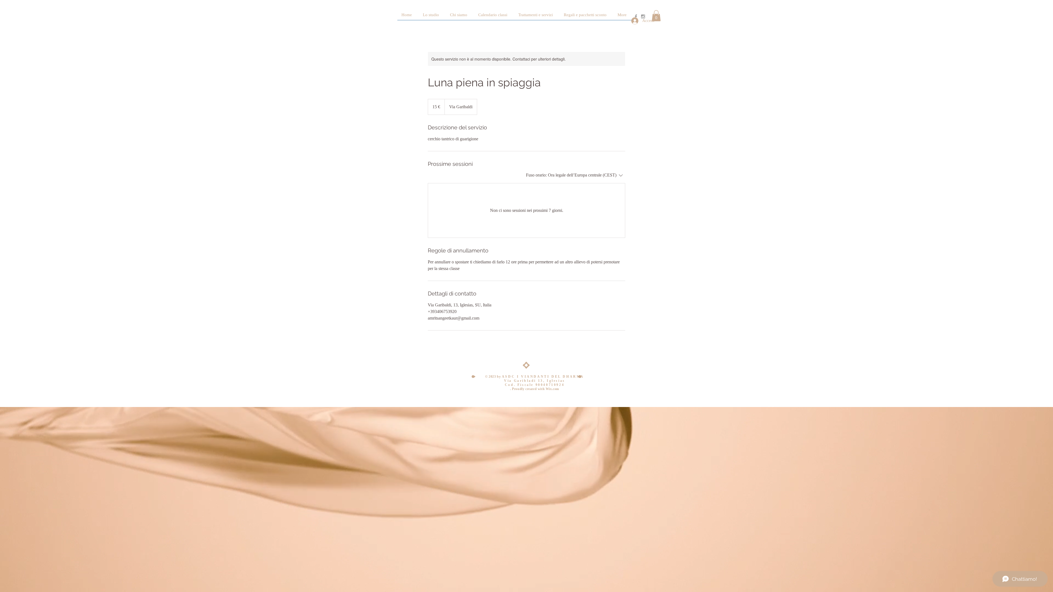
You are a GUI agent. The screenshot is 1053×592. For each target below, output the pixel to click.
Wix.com (552, 389)
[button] (656, 15)
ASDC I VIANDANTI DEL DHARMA (543, 376)
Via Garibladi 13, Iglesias (534, 381)
